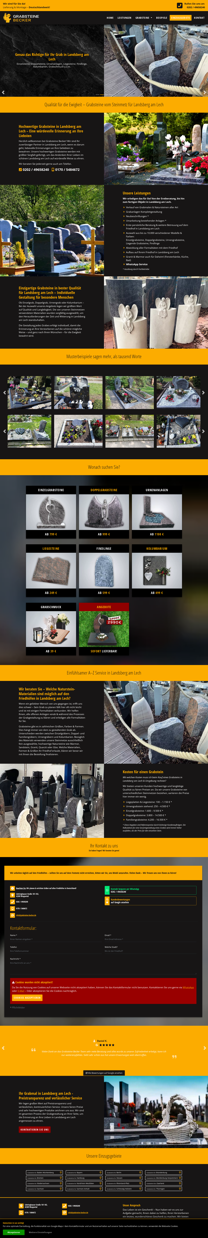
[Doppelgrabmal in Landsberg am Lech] (135, 392)
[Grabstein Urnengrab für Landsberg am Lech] (33, 431)
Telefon (13, 947)
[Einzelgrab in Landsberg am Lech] (84, 431)
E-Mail (21, 990)
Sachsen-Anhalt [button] (78, 1189)
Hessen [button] (114, 1178)
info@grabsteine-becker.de (26, 915)
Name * (13, 935)
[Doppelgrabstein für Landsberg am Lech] (84, 392)
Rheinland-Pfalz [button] (118, 1183)
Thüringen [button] (156, 1189)
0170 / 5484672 (21, 908)
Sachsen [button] (35, 1189)
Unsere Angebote (52, 66)
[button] (3, 92)
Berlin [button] (114, 1172)
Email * (108, 935)
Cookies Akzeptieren (27, 997)
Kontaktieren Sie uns (35, 1129)
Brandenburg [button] (157, 1172)
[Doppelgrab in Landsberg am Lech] (33, 392)
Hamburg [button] (75, 1178)
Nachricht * (15, 959)
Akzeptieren (13, 1232)
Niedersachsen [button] (38, 1183)
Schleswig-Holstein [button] (119, 1189)
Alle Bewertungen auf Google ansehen (104, 1073)
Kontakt (199, 17)
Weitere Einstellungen (40, 1232)
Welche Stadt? (111, 947)
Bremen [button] (35, 1178)
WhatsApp (188, 987)
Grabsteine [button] (143, 17)
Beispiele (161, 17)
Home (110, 17)
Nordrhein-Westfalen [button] (80, 1183)
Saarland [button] (155, 1183)
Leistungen (124, 17)
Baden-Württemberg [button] (40, 1172)
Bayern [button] (74, 1172)
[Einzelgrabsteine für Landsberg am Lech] (135, 431)
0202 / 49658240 (196, 7)
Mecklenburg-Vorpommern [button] (162, 1178)
